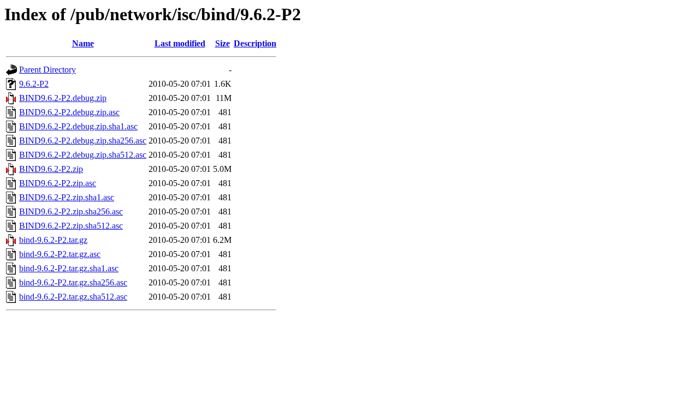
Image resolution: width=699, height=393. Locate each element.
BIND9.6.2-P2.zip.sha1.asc (66, 197)
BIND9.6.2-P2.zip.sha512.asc (71, 225)
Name (83, 43)
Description (255, 43)
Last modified (180, 43)
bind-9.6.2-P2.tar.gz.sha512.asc (73, 296)
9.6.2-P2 (34, 83)
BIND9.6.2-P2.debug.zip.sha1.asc (78, 126)
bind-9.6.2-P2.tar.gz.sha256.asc (73, 282)
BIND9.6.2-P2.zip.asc (57, 183)
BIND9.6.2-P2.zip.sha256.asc (71, 211)
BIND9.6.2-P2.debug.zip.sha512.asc (82, 154)
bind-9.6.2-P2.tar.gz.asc (59, 254)
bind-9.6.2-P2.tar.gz (53, 240)
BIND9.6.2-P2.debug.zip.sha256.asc (82, 140)
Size (222, 43)
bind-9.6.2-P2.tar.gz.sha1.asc (69, 268)
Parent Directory (47, 69)
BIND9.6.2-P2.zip (51, 169)
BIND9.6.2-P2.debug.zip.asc (69, 112)
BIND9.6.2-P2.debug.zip (62, 98)
